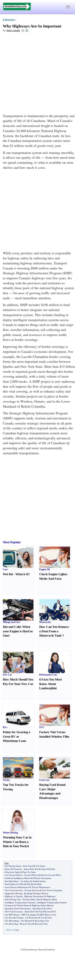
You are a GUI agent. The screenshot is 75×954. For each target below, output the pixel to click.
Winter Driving (10, 832)
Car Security (46, 917)
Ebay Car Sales (29, 872)
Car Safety (25, 881)
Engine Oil (44, 569)
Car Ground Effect (53, 875)
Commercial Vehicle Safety (17, 905)
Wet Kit (8, 574)
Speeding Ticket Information (18, 908)
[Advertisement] (37, 73)
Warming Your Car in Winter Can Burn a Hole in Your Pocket (17, 842)
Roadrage (28, 893)
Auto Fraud (28, 866)
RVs (5, 727)
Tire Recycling (11, 924)
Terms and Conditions (46, 950)
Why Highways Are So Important (32, 26)
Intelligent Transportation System (52, 902)
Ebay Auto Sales (12, 872)
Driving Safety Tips (31, 899)
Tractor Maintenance (41, 887)
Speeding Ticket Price (42, 908)
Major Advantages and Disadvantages (49, 794)
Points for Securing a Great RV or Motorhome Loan (16, 736)
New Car (7, 674)
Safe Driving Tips (13, 899)
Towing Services (31, 890)
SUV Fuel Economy (14, 911)
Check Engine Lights (53, 574)
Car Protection (31, 917)
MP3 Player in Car (48, 915)
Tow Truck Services (14, 890)
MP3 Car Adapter (29, 915)
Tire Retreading (12, 921)
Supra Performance (13, 869)
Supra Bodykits (48, 869)
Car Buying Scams (13, 866)
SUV (41, 727)
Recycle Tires (26, 924)
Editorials (8, 19)
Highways (51, 896)
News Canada (13, 30)
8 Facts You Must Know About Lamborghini (50, 684)
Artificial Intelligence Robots (18, 878)
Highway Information (34, 896)
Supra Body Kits (31, 869)
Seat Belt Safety (12, 881)
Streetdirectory (31, 950)
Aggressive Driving (13, 893)
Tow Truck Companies (52, 890)
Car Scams (40, 866)
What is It (21, 574)
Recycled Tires (41, 924)
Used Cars (44, 780)
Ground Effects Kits (33, 875)
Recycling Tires (42, 921)
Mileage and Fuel (11, 622)
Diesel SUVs (30, 911)
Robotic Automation (42, 878)
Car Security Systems (14, 917)
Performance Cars (48, 674)
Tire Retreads (26, 921)
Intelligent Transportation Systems (20, 902)
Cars (5, 569)
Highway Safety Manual (42, 905)
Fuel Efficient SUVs (47, 911)
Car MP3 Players (12, 915)
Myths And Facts (50, 578)
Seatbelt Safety (39, 881)
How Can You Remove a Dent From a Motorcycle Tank (54, 631)
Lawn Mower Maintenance (17, 887)
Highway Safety (50, 899)
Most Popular (12, 542)
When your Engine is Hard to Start (18, 631)
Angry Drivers (41, 893)
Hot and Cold (12, 626)
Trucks (6, 780)
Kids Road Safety (34, 884)
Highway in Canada (13, 896)
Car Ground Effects (13, 875)
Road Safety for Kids (14, 884)
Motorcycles (45, 622)
